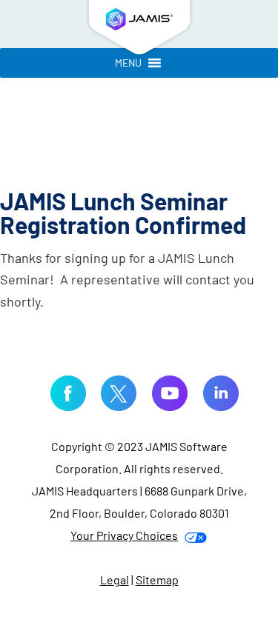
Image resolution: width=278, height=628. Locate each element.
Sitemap (157, 579)
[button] (128, 63)
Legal (114, 579)
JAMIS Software (139, 29)
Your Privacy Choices (124, 535)
